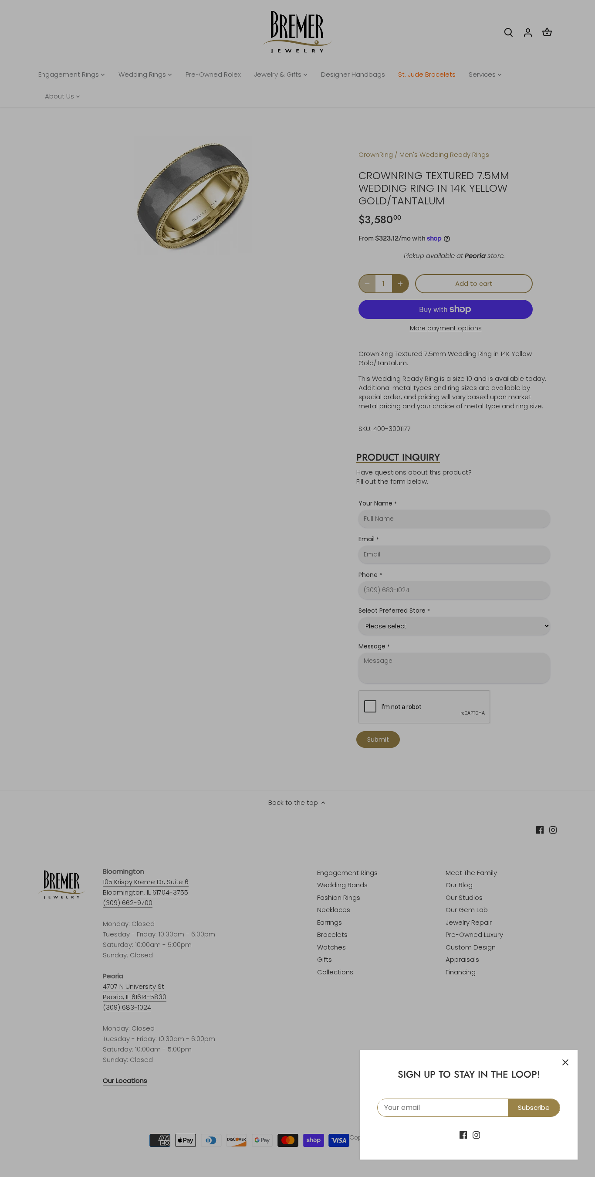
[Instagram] (476, 1134)
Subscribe (534, 1107)
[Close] (565, 1062)
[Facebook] (463, 1134)
